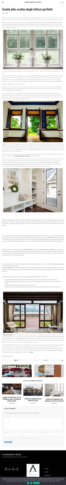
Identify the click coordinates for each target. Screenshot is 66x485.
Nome (5, 432)
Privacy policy (36, 483)
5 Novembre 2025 (54, 403)
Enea (32, 352)
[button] (63, 2)
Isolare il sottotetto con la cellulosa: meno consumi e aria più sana (12, 399)
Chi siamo (46, 468)
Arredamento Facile (33, 2)
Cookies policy (48, 475)
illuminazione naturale (8, 334)
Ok (28, 483)
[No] (64, 481)
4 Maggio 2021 (7, 371)
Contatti (46, 472)
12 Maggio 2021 (39, 371)
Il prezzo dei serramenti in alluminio (22, 156)
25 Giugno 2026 (12, 403)
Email (25, 432)
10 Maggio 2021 (5, 13)
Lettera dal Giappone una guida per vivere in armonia (54, 400)
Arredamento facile (11, 454)
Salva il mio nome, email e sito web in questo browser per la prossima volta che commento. (23, 438)
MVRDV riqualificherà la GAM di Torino (33, 399)
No (31, 483)
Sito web (46, 432)
